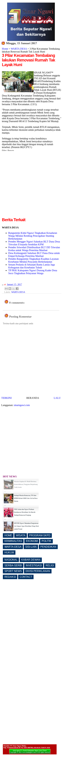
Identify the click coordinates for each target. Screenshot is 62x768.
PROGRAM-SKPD (39, 535)
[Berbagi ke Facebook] (17, 288)
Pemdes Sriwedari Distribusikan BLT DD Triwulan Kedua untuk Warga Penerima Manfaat (34, 249)
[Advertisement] (31, 185)
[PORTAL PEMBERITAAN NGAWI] (31, 40)
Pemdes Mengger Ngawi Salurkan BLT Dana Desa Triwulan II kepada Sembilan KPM (34, 243)
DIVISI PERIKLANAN (38, 571)
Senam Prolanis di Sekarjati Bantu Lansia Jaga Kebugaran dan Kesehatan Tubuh (31, 266)
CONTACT (26, 576)
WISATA (20, 535)
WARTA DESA (19, 48)
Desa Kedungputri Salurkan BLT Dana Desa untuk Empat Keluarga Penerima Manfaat (34, 254)
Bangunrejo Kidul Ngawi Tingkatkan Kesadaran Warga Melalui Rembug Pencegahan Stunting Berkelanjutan (32, 236)
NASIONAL (10, 559)
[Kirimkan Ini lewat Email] (6, 288)
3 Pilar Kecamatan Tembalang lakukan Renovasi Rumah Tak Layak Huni (28, 60)
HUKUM (9, 552)
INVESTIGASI (34, 565)
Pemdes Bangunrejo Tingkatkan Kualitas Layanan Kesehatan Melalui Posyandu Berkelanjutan (33, 260)
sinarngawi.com (22, 405)
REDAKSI (10, 576)
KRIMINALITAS (13, 541)
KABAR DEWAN (30, 559)
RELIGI (50, 565)
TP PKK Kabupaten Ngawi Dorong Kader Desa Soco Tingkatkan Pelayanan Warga (32, 272)
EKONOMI (32, 541)
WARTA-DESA (12, 546)
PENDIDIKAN (48, 546)
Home (5, 48)
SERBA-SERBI (13, 565)
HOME (8, 535)
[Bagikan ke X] (13, 288)
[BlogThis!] (9, 288)
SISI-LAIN (31, 546)
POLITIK (46, 541)
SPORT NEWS (13, 571)
